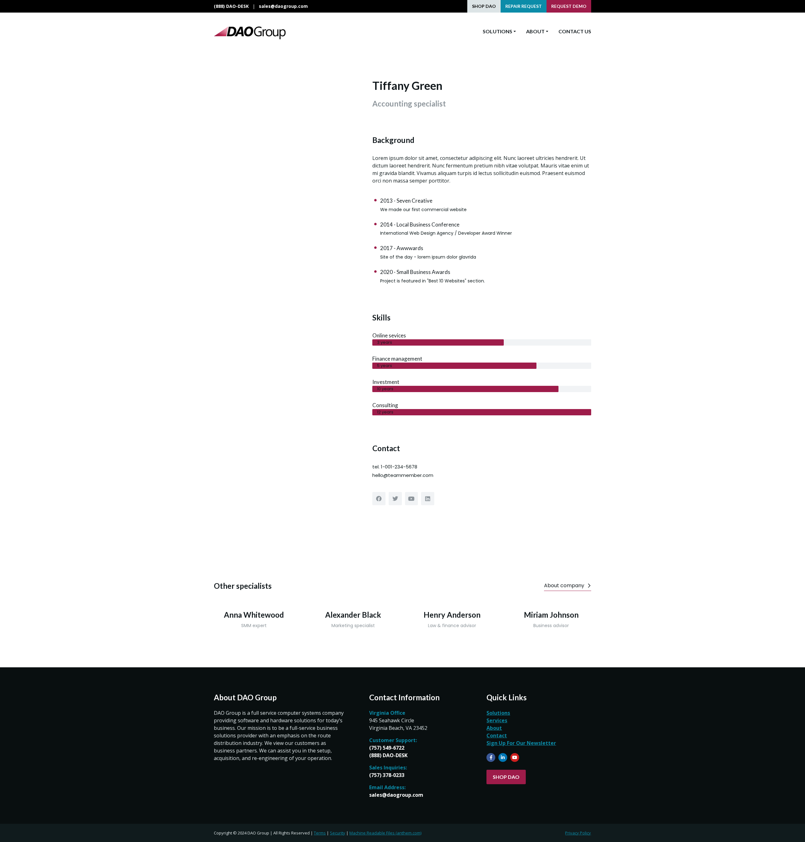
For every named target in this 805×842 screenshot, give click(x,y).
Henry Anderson (452, 614)
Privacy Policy (578, 833)
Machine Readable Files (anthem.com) (385, 833)
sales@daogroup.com (283, 6)
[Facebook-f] (490, 757)
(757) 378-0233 (386, 775)
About (494, 727)
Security (337, 833)
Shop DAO (484, 6)
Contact (496, 735)
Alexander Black (353, 614)
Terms (320, 833)
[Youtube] (514, 757)
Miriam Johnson (551, 614)
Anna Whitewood (254, 614)
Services (496, 720)
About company (564, 585)
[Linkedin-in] (502, 757)
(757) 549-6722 (386, 747)
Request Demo (568, 6)
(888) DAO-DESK (231, 6)
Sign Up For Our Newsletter (521, 743)
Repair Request (523, 6)
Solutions (498, 712)
